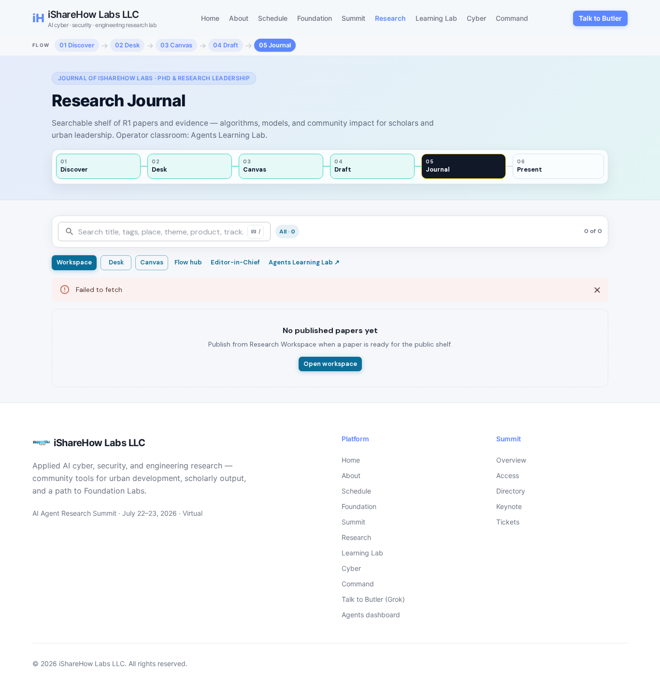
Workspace (74, 262)
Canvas (151, 262)
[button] (287, 231)
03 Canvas (176, 45)
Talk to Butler (600, 18)
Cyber (476, 18)
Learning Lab (436, 18)
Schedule (272, 18)
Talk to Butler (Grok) (373, 599)
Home (210, 18)
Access (507, 475)
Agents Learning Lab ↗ (304, 262)
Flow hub (188, 262)
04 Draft (225, 45)
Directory (510, 491)
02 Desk (127, 45)
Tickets (507, 522)
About (238, 18)
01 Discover (76, 45)
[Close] (597, 290)
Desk (116, 262)
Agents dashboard (371, 615)
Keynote (509, 506)
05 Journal (275, 45)
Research (390, 18)
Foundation (314, 18)
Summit (353, 18)
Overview (511, 460)
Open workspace (330, 364)
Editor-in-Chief (235, 262)
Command (512, 18)
